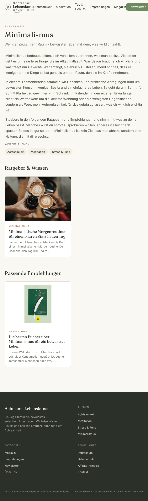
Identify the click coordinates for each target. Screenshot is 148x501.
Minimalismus (87, 433)
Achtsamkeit (43, 7)
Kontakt (83, 472)
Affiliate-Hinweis (88, 465)
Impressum (85, 452)
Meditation (63, 7)
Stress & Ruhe (61, 151)
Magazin (120, 7)
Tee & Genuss (80, 7)
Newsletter (12, 465)
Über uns (11, 472)
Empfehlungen (100, 7)
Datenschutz (86, 459)
